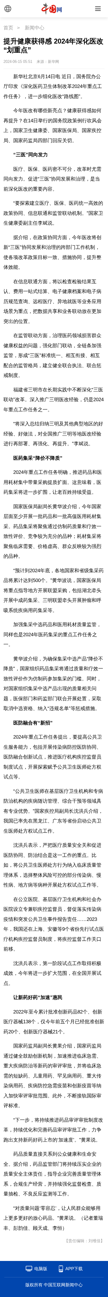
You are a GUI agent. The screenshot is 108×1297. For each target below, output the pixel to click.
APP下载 (74, 1268)
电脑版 (40, 1268)
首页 (8, 28)
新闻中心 (34, 28)
